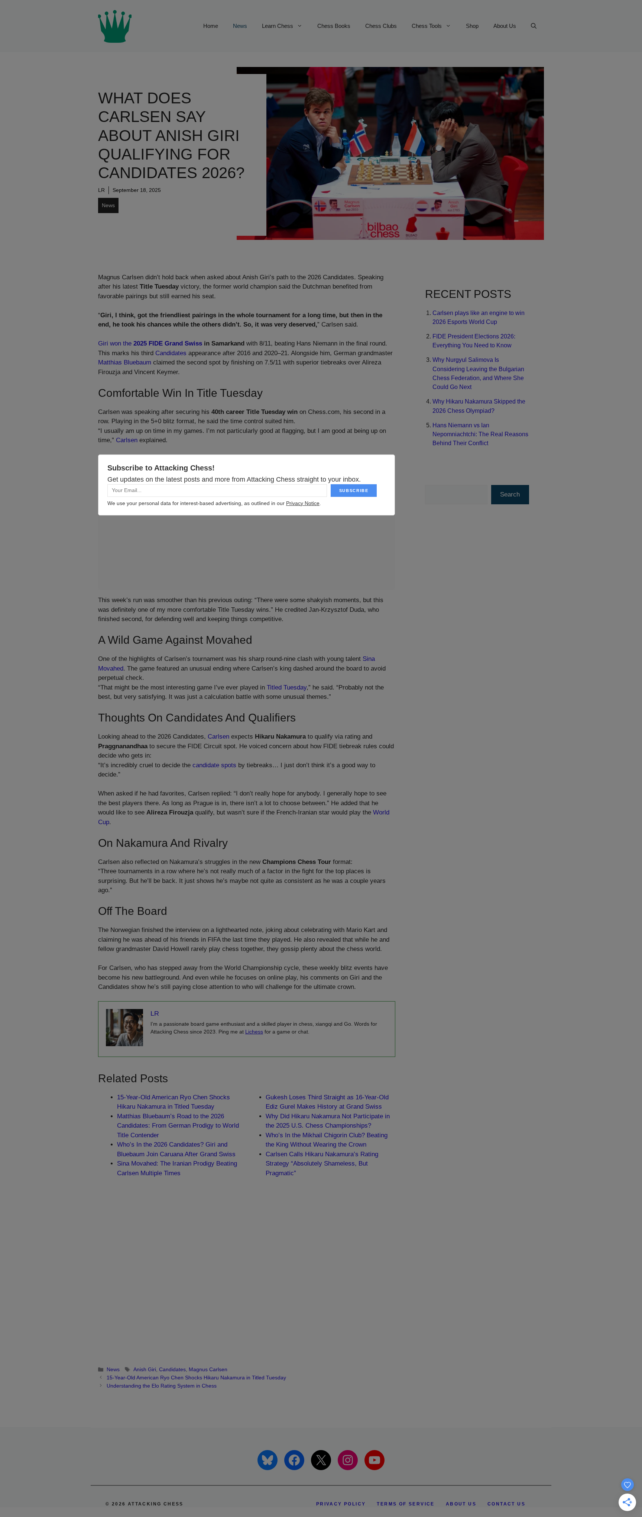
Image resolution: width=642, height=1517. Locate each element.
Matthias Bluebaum (124, 362)
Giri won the (150, 343)
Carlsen (126, 440)
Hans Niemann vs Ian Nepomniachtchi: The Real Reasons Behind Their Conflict (480, 434)
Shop (472, 26)
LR (101, 190)
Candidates (171, 353)
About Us (504, 26)
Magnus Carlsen (208, 1369)
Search (510, 494)
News (240, 26)
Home (210, 26)
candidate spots (214, 765)
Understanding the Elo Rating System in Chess (162, 1386)
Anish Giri (144, 1369)
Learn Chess (277, 26)
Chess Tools (427, 26)
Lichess (254, 1032)
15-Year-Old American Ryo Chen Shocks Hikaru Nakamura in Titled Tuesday (196, 1378)
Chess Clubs (381, 26)
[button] (533, 26)
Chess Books (333, 26)
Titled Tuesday (287, 687)
